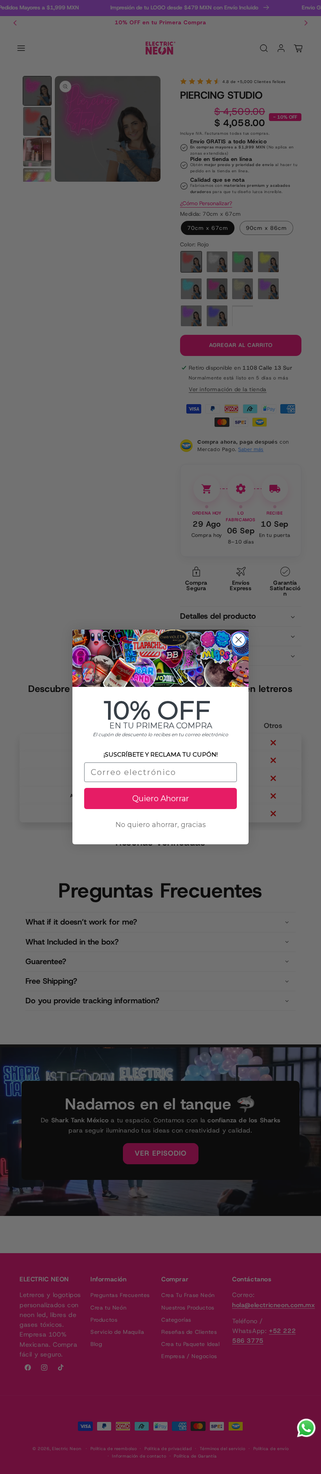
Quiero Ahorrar (160, 798)
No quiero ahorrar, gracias (160, 824)
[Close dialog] (238, 640)
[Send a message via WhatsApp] (306, 1428)
